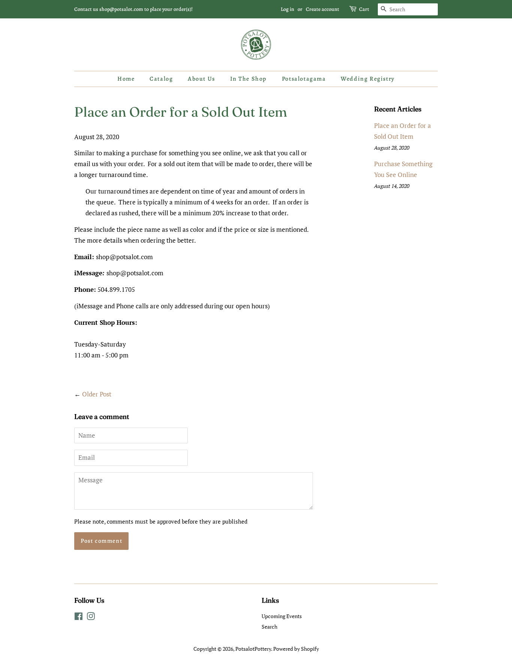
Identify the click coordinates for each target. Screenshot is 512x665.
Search (269, 626)
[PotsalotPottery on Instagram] (91, 617)
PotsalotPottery (253, 648)
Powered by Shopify (296, 648)
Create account (322, 9)
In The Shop (248, 79)
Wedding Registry (368, 79)
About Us (201, 79)
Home (126, 79)
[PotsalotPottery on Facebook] (78, 617)
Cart (364, 9)
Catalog (161, 79)
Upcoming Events (282, 616)
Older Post (96, 394)
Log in (287, 9)
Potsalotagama (304, 79)
